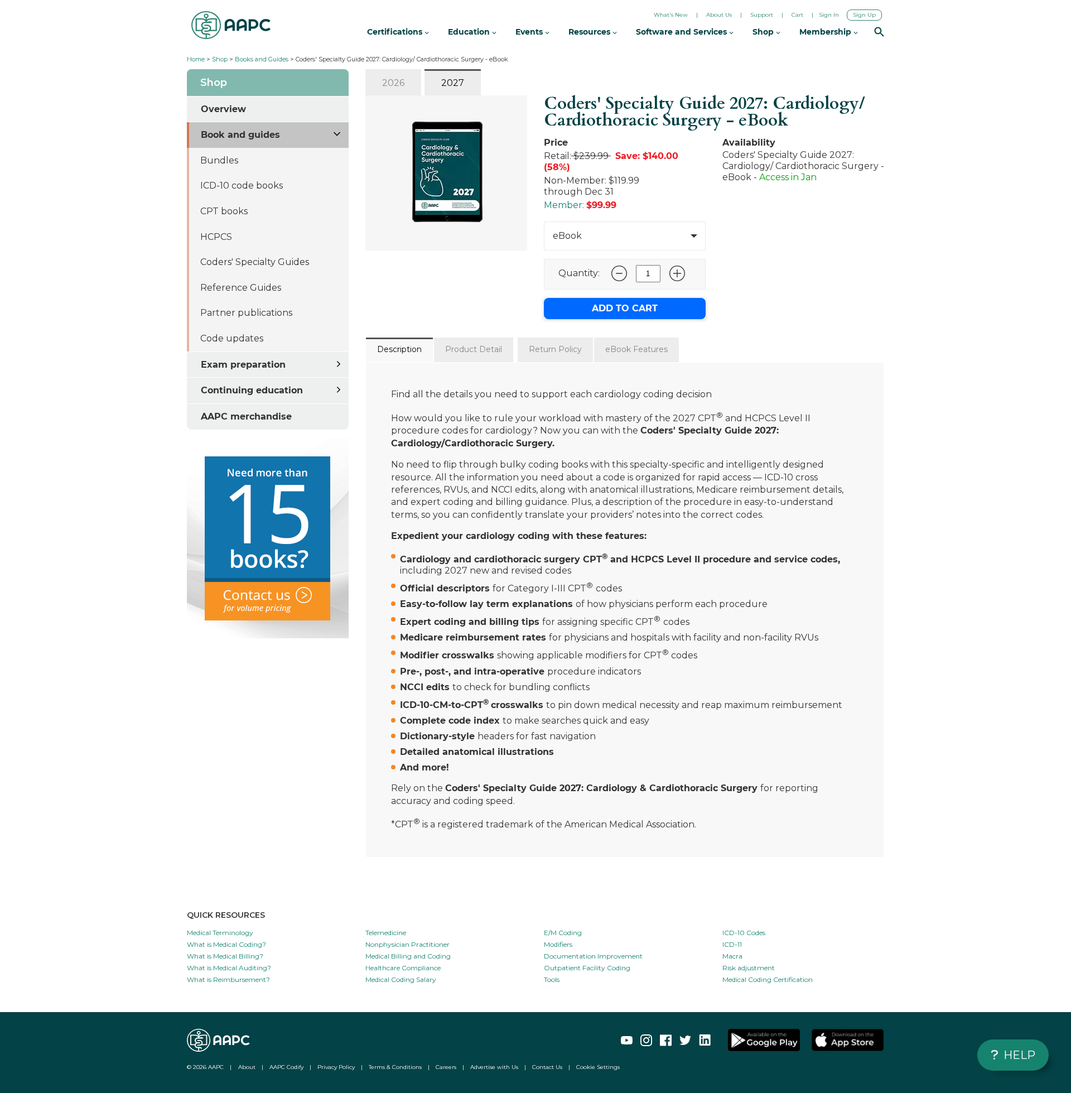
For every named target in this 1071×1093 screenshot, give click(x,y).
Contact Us (547, 1067)
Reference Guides (240, 287)
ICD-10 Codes (743, 932)
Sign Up (864, 14)
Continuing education (252, 390)
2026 (393, 83)
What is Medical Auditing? (229, 968)
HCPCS (216, 237)
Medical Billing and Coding (408, 956)
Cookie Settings (598, 1067)
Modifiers (558, 944)
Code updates (231, 338)
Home (196, 59)
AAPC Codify (286, 1067)
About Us (719, 14)
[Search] (879, 33)
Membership (826, 32)
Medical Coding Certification (767, 979)
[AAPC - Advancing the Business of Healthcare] (231, 25)
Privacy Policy (336, 1067)
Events (530, 32)
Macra (732, 956)
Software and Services (682, 32)
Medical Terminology (220, 932)
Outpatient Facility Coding (587, 968)
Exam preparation (243, 364)
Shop (220, 59)
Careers (446, 1067)
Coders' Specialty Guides (254, 262)
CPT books (224, 211)
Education (470, 32)
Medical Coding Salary (400, 979)
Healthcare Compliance (403, 968)
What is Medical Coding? (226, 944)
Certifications (395, 32)
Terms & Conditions (395, 1067)
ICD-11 (732, 944)
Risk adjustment (748, 968)
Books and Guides (261, 59)
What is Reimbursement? (228, 979)
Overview (223, 109)
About (246, 1067)
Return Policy (555, 349)
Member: (564, 205)
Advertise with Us (494, 1067)
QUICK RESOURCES (226, 915)
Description (399, 349)
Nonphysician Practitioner (407, 944)
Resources (590, 32)
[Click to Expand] (337, 132)
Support (761, 14)
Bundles (219, 160)
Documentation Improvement (593, 956)
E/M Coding (563, 932)
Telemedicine (385, 932)
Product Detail (473, 349)
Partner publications (246, 312)
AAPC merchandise (246, 416)
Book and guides (240, 134)
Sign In (829, 14)
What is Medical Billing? (225, 956)
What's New (671, 14)
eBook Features (636, 349)
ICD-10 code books (241, 185)
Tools (551, 979)
